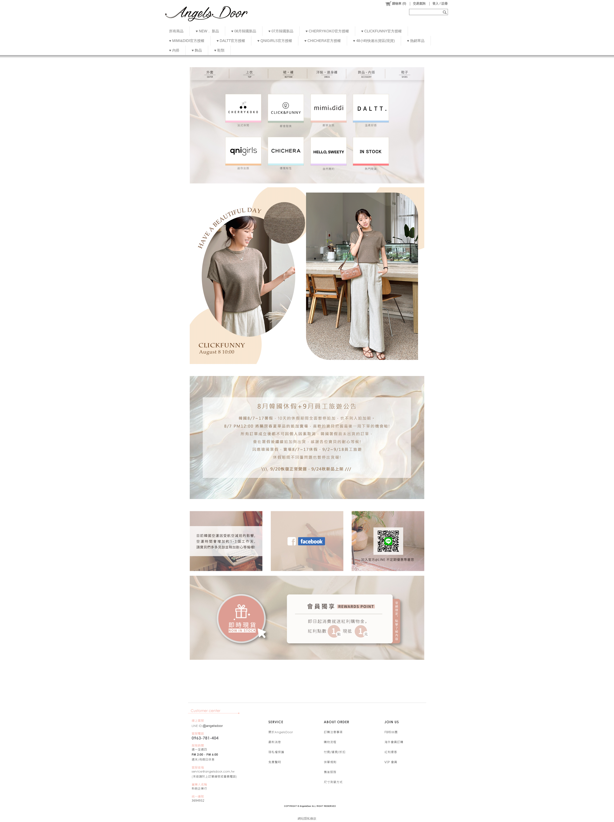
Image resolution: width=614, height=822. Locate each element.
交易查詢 (419, 3)
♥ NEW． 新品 (207, 31)
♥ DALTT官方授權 (231, 41)
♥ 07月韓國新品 (280, 31)
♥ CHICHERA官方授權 (322, 41)
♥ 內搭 (174, 50)
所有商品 (176, 31)
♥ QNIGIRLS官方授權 (274, 41)
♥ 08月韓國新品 (243, 31)
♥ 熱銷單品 (416, 41)
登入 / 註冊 (440, 3)
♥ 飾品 (197, 50)
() (399, 3)
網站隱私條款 (307, 818)
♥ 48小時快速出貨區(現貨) (374, 41)
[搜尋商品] (445, 12)
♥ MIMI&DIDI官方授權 (186, 41)
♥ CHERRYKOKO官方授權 (327, 31)
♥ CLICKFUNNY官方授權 (381, 31)
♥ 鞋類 (219, 50)
